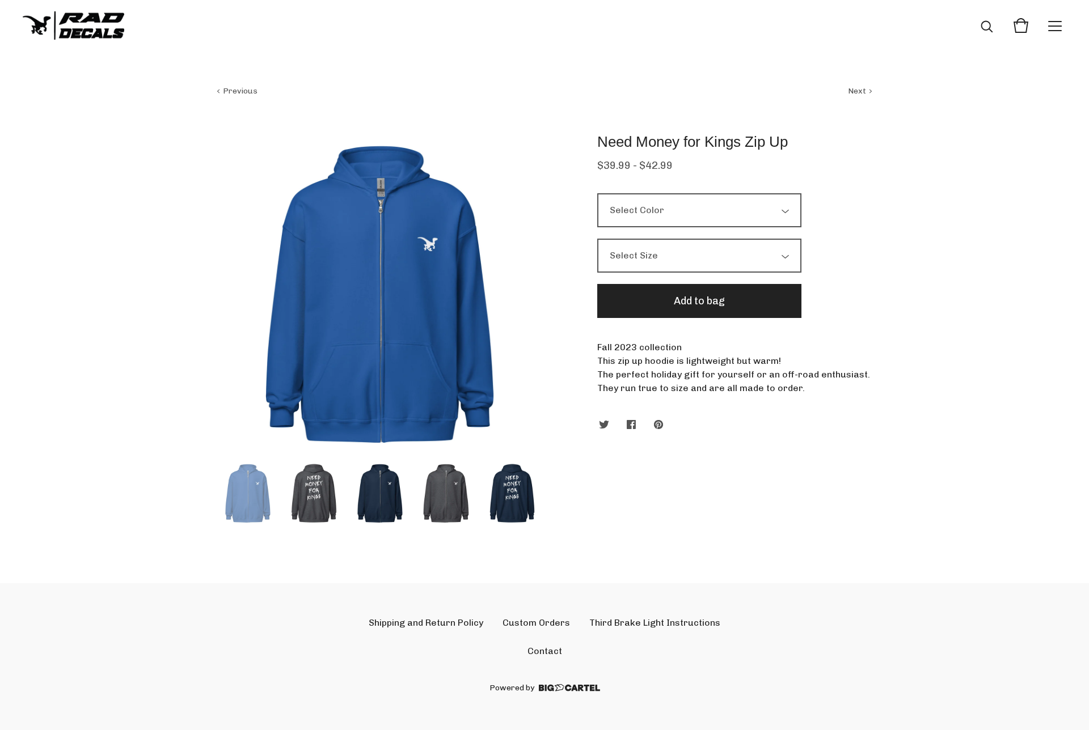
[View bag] (1021, 25)
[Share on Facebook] (631, 425)
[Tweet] (604, 425)
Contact (544, 651)
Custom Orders (536, 622)
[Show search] (987, 25)
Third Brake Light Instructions (654, 622)
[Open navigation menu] (1055, 25)
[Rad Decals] (73, 25)
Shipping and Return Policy (426, 622)
